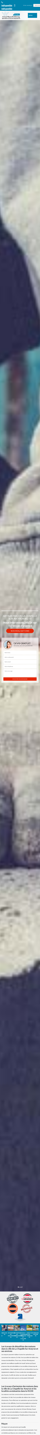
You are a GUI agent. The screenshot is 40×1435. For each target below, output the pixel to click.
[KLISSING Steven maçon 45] (10, 15)
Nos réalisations (20, 631)
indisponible (6, 5)
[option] (20, 717)
